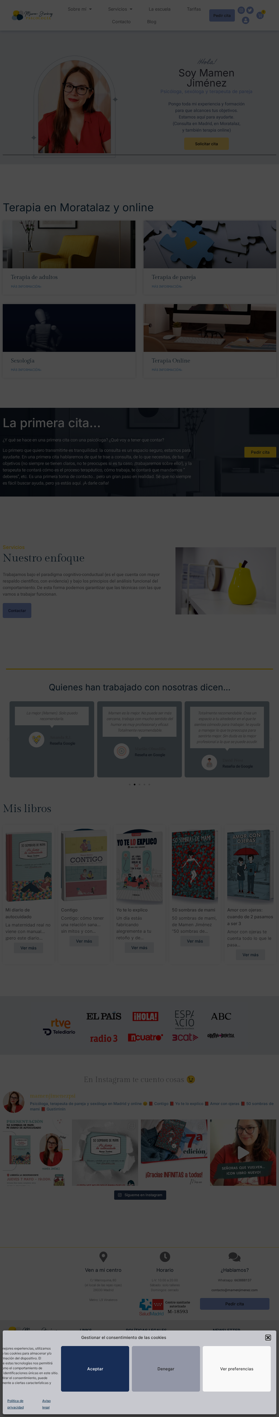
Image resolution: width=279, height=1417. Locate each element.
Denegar (165, 1368)
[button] (268, 1337)
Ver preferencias (236, 1368)
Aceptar (95, 1368)
